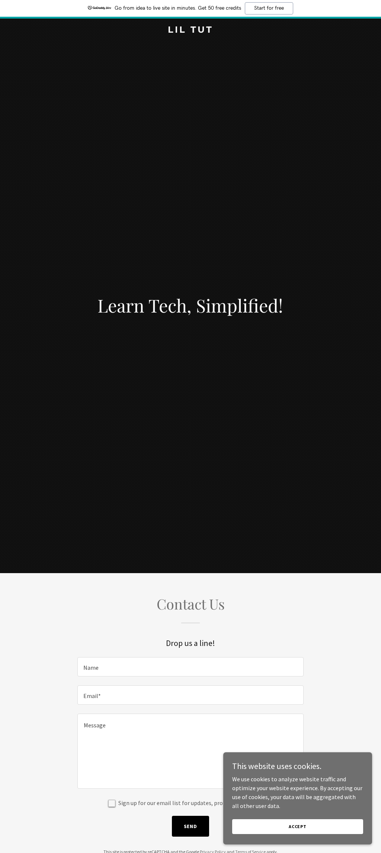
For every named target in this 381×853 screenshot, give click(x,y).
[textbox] (190, 666)
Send (191, 826)
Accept (298, 826)
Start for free (269, 8)
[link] (190, 30)
